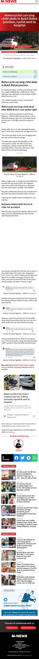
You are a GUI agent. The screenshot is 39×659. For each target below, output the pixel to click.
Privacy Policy (20, 647)
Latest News (5, 52)
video (6, 114)
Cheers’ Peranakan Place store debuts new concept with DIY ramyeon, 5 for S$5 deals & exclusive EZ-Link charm (26, 568)
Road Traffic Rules (7, 275)
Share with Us (12, 628)
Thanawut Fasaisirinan (13, 58)
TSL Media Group (27, 655)
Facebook (19, 176)
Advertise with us (28, 628)
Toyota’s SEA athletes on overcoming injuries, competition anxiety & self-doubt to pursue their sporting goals (26, 544)
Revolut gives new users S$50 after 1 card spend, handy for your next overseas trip (25, 555)
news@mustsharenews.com (20, 426)
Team (20, 648)
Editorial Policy (20, 644)
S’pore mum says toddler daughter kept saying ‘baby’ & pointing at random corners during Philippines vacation (27, 523)
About (20, 643)
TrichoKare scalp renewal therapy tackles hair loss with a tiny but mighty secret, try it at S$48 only (26, 580)
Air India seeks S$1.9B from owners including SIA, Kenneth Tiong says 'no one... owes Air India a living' (27, 475)
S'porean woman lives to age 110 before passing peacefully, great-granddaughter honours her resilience (27, 512)
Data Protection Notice (20, 646)
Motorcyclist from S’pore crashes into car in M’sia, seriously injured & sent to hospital (17, 367)
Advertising (20, 641)
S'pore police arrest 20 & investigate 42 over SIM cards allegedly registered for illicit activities (26, 499)
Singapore (13, 52)
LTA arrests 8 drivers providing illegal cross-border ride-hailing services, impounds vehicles (27, 487)
